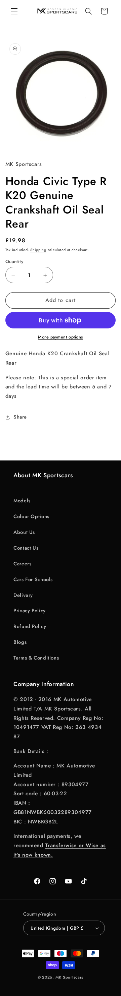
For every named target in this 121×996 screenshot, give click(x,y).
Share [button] (20, 417)
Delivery (23, 595)
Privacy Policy (29, 610)
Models (22, 500)
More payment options (60, 337)
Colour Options (31, 516)
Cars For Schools (33, 579)
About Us (24, 532)
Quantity (14, 261)
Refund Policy (29, 626)
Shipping (38, 249)
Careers (22, 563)
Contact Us (25, 548)
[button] (14, 11)
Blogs (20, 642)
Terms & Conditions (36, 658)
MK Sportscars (69, 977)
